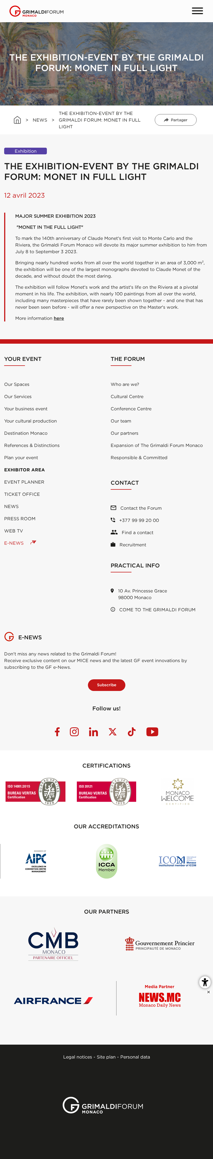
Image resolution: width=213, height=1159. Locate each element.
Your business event (25, 408)
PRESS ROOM (20, 518)
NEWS (40, 120)
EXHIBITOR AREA (24, 469)
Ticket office (22, 494)
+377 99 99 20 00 (138, 520)
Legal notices (77, 1057)
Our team (121, 421)
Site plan (106, 1057)
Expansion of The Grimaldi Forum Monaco (157, 445)
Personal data (135, 1057)
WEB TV (13, 531)
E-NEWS (14, 543)
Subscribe (106, 684)
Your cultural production (30, 421)
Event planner (24, 482)
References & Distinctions (32, 445)
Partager (179, 119)
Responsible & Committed (139, 457)
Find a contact (136, 532)
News (11, 506)
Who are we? (125, 384)
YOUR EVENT (23, 358)
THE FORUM (128, 358)
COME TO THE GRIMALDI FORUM (157, 609)
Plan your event (21, 457)
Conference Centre (131, 408)
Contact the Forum (140, 508)
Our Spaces (16, 384)
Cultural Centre (127, 396)
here (59, 318)
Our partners (124, 433)
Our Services (18, 396)
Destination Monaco (25, 433)
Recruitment (132, 544)
